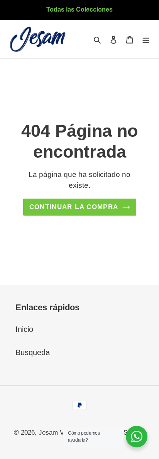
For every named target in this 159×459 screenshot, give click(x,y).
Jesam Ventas (59, 432)
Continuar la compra (73, 207)
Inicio (24, 329)
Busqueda (32, 352)
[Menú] (146, 39)
